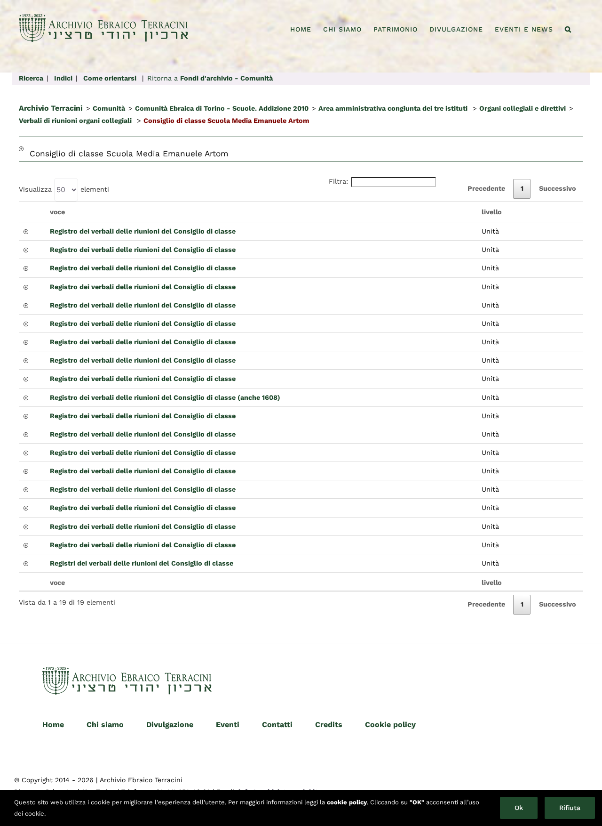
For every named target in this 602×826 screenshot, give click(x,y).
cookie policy (347, 802)
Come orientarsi (109, 78)
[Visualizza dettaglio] (21, 154)
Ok (519, 807)
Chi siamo (105, 724)
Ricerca (31, 78)
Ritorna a (210, 78)
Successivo (557, 188)
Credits (328, 724)
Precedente (486, 188)
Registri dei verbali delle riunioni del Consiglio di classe (141, 563)
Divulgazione (169, 724)
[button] (568, 29)
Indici (63, 78)
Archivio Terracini (51, 108)
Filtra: (338, 181)
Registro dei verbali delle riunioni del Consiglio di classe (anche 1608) (165, 397)
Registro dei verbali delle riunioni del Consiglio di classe (143, 231)
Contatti (277, 724)
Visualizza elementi (64, 189)
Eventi (227, 724)
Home (53, 724)
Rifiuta (569, 807)
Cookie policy (390, 724)
